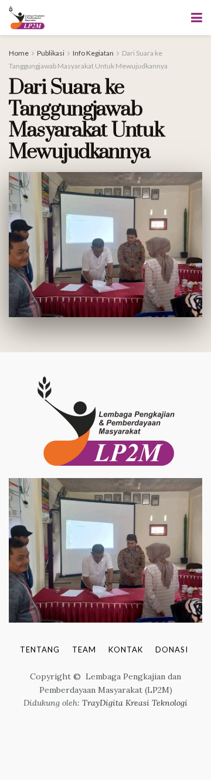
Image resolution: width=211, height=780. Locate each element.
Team (84, 649)
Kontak (125, 649)
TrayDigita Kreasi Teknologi (135, 702)
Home (19, 53)
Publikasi (50, 53)
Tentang (40, 649)
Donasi (171, 649)
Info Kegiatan (93, 53)
